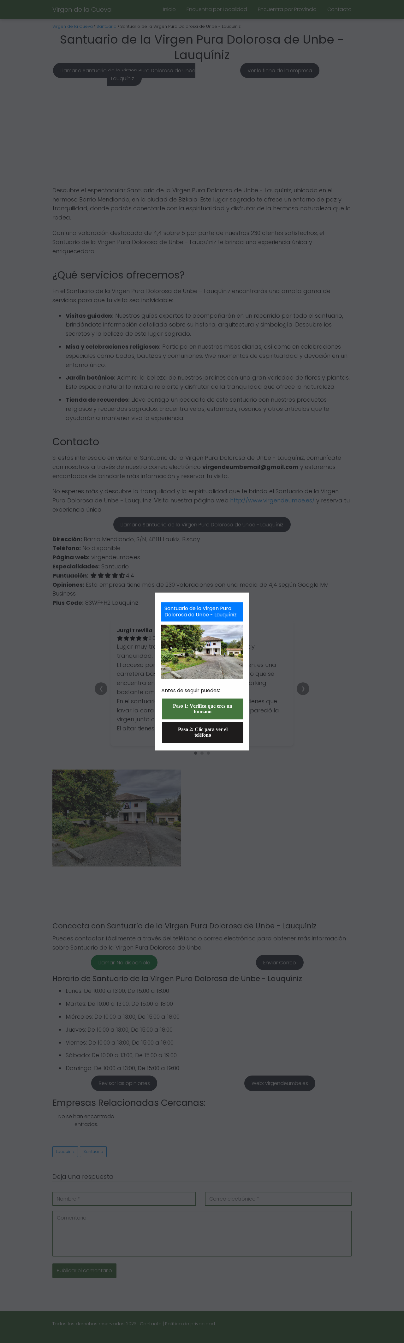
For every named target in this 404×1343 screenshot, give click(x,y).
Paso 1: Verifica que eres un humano (202, 708)
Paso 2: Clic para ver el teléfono (203, 732)
